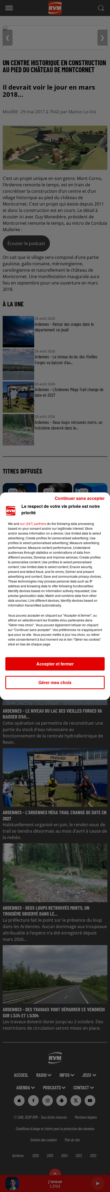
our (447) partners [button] (33, 523)
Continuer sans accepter (80, 498)
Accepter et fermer (55, 664)
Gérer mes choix (55, 682)
